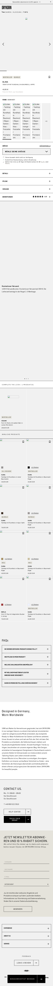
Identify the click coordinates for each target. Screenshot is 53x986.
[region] (26, 405)
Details (5, 173)
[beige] (29, 559)
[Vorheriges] (2, 44)
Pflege (5, 181)
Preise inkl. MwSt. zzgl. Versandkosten (12, 92)
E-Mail (7, 877)
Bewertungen (24, 197)
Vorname (8, 862)
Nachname (9, 869)
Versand (5, 189)
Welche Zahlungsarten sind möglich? (18, 665)
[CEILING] (13, 401)
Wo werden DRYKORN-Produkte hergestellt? (20, 649)
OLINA (3, 475)
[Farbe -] (46, 121)
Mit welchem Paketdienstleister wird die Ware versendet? (16, 674)
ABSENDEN (18, 909)
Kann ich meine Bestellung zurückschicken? (20, 683)
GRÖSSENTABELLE (45, 146)
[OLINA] (26, 44)
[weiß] (29, 605)
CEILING (4, 421)
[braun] (2, 513)
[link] (17, 812)
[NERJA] (13, 589)
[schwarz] (29, 467)
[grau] (2, 467)
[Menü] (41, 979)
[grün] (2, 559)
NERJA (3, 612)
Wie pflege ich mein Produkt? (15, 657)
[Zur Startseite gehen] (26, 7)
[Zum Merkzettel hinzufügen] (49, 77)
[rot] (2, 605)
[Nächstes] (50, 44)
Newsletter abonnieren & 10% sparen (25, 2)
